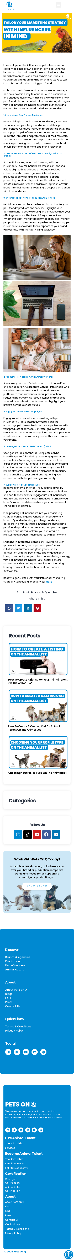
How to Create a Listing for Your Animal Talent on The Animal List (37, 681)
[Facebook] (46, 834)
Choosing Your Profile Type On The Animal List (37, 773)
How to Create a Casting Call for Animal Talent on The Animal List (34, 728)
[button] (58, 5)
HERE (49, 581)
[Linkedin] (56, 834)
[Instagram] (18, 834)
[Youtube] (37, 834)
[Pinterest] (43, 1052)
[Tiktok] (27, 834)
